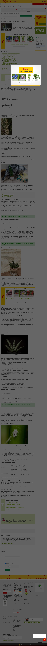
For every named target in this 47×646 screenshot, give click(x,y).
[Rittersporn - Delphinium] (15, 77)
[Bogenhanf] (29, 77)
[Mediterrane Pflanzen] (22, 77)
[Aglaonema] (36, 77)
